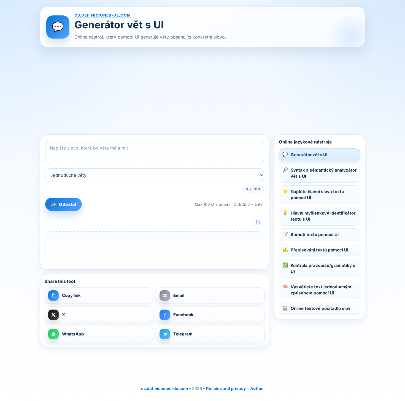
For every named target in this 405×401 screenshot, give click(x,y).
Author (257, 388)
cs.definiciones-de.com (102, 15)
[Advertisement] (202, 90)
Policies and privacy (226, 388)
